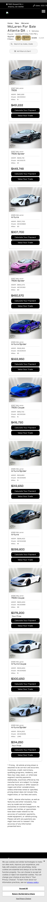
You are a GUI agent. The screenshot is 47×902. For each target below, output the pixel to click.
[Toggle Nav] (43, 11)
